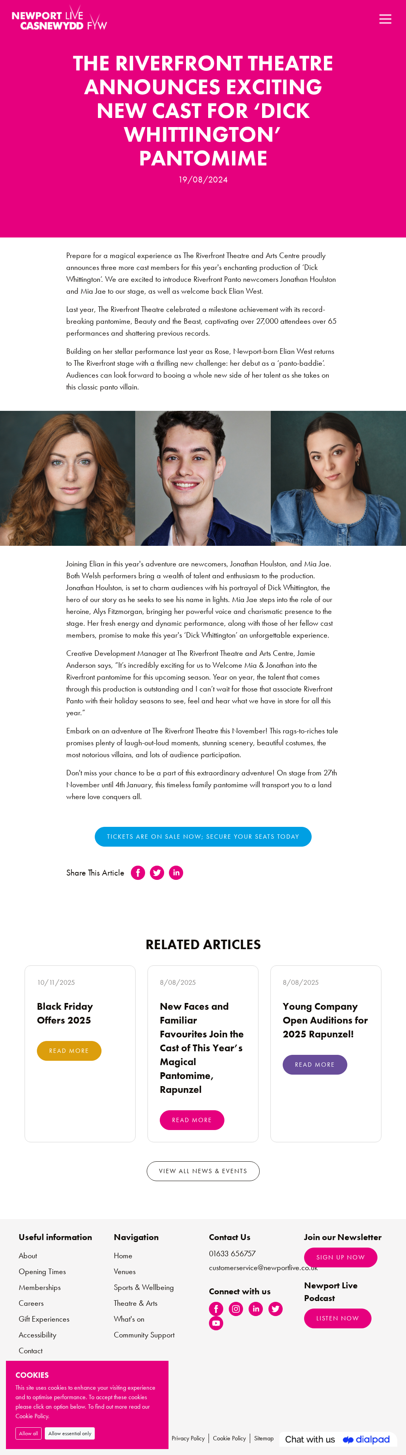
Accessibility (37, 1335)
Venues (125, 1271)
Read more (69, 1051)
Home (123, 1255)
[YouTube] (216, 1322)
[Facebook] (216, 1308)
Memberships (40, 1287)
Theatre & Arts (135, 1303)
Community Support (144, 1335)
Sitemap (264, 1438)
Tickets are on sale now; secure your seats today (203, 836)
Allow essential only (69, 1433)
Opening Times (42, 1271)
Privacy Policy (188, 1438)
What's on (129, 1319)
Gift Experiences (44, 1319)
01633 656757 (232, 1253)
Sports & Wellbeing (144, 1287)
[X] (275, 1308)
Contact (30, 1350)
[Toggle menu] (385, 19)
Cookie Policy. (32, 1416)
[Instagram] (236, 1308)
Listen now (337, 1318)
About (28, 1255)
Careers (31, 1303)
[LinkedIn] (256, 1308)
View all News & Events (203, 1171)
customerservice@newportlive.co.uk (263, 1267)
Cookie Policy (229, 1438)
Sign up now (340, 1257)
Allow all (28, 1433)
